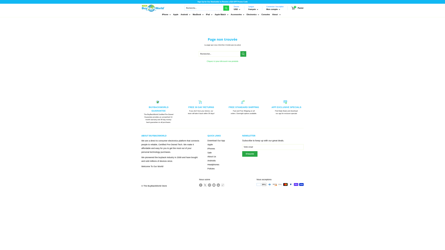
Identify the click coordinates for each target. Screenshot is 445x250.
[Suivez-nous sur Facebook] (200, 185)
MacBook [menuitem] (197, 15)
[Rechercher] (226, 8)
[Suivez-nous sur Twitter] (205, 185)
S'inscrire (250, 154)
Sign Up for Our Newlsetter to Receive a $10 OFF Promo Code (222, 2)
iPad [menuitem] (208, 15)
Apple (210, 144)
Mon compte (272, 9)
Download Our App (216, 140)
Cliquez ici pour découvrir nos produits (222, 61)
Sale (209, 153)
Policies (211, 168)
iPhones (211, 148)
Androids (211, 160)
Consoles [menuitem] (265, 15)
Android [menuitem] (184, 15)
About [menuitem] (275, 15)
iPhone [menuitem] (165, 15)
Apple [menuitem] (175, 15)
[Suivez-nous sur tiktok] (222, 185)
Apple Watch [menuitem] (220, 15)
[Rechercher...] (243, 54)
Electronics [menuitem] (252, 15)
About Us (211, 156)
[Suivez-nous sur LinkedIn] (218, 185)
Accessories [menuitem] (236, 15)
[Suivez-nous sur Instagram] (209, 185)
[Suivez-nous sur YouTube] (214, 185)
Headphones (213, 164)
